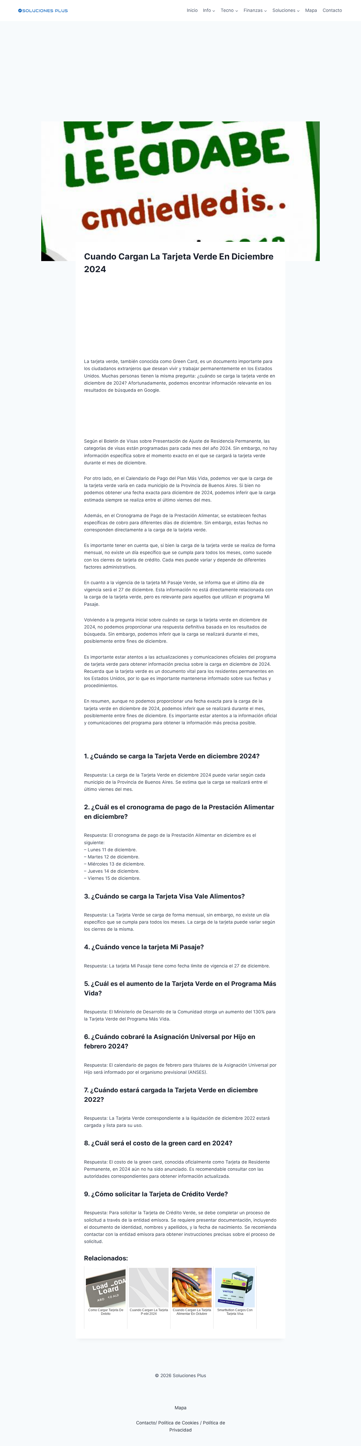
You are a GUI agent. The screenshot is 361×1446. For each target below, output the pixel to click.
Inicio (192, 10)
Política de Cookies (178, 1422)
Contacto (332, 10)
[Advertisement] (180, 61)
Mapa (311, 10)
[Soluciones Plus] (42, 10)
